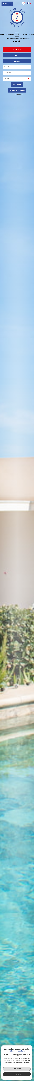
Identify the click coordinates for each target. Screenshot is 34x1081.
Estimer (17, 61)
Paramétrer (17, 1069)
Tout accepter (17, 1074)
